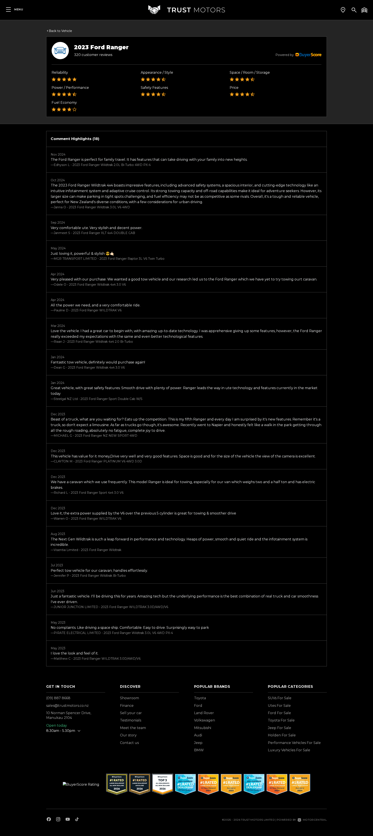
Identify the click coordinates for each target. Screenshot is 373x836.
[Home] (186, 10)
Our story (128, 735)
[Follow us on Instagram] (58, 820)
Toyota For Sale (281, 720)
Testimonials (130, 720)
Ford (198, 706)
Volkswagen (204, 720)
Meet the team (133, 728)
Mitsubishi (202, 728)
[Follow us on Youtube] (67, 820)
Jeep (198, 743)
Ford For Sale (279, 713)
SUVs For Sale (279, 698)
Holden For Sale (282, 735)
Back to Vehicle (60, 31)
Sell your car (131, 713)
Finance (127, 706)
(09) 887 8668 (58, 698)
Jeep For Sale (279, 728)
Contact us (129, 743)
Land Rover (204, 713)
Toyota (200, 698)
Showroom (129, 698)
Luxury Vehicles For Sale (289, 750)
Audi (198, 735)
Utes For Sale (279, 706)
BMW (199, 750)
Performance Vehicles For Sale (294, 743)
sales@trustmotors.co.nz (67, 706)
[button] (343, 10)
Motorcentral (315, 819)
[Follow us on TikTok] (76, 820)
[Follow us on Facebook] (48, 820)
